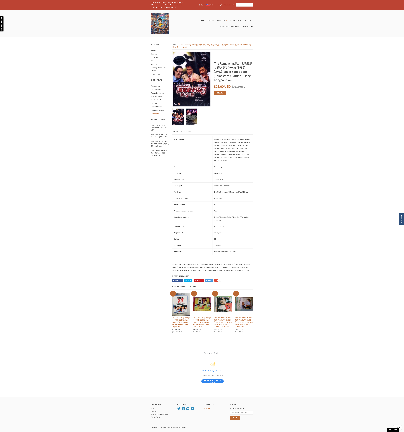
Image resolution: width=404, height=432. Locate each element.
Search (153, 408)
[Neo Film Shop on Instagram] (188, 409)
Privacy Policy (248, 26)
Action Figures (156, 89)
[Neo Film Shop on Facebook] (183, 409)
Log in (221, 5)
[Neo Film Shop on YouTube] (192, 409)
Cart (202, 5)
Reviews (187, 132)
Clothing (154, 103)
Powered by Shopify (179, 427)
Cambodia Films (157, 100)
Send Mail (207, 408)
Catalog (211, 20)
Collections (221, 20)
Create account (228, 5)
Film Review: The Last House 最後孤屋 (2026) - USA (160, 127)
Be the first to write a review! (212, 381)
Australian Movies (157, 93)
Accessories (155, 86)
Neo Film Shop (167, 427)
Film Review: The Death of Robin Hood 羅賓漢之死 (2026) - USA (160, 143)
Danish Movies (156, 107)
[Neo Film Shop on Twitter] (178, 409)
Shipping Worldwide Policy (229, 26)
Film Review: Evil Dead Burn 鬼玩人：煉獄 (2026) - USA (159, 153)
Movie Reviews (235, 20)
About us (248, 20)
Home (202, 20)
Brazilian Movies (157, 96)
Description (177, 132)
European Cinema (157, 110)
